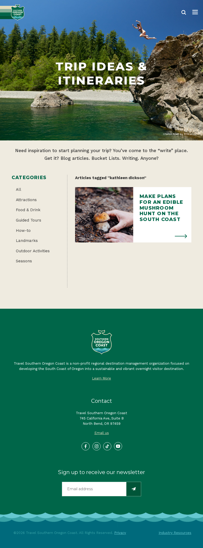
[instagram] (96, 446)
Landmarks (27, 240)
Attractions (26, 199)
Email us (101, 433)
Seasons (24, 261)
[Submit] (133, 489)
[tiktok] (107, 446)
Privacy (120, 533)
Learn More (101, 378)
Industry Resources (175, 533)
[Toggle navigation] (195, 12)
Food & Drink (28, 209)
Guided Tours (28, 220)
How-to (23, 230)
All (18, 189)
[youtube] (118, 446)
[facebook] (85, 446)
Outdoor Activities (33, 251)
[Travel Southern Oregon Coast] (12, 12)
